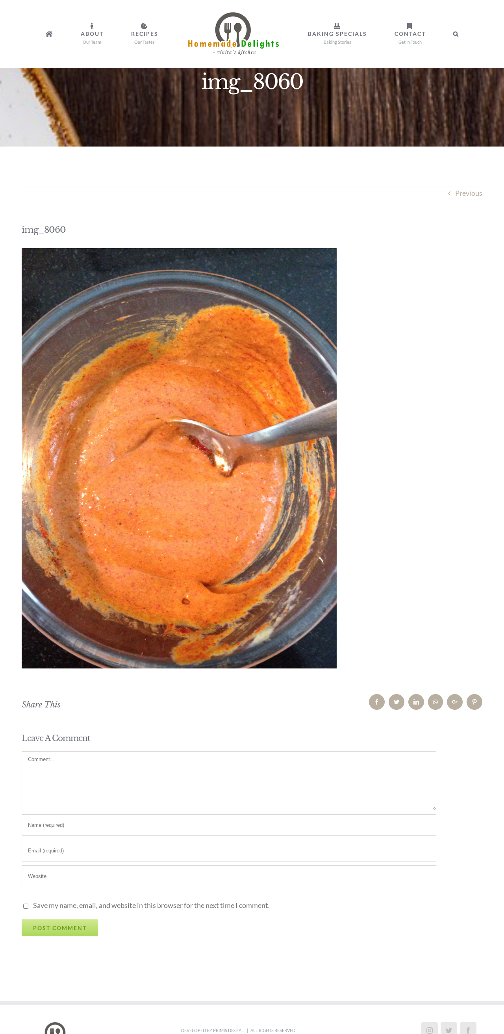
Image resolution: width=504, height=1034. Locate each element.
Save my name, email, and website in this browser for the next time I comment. (151, 905)
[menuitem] (102, 33)
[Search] (398, 33)
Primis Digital (229, 1030)
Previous (468, 193)
